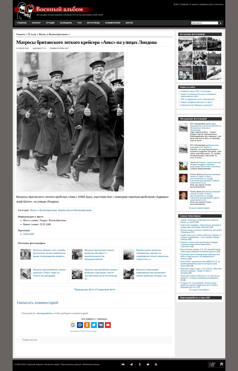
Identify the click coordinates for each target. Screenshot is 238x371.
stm (44, 48)
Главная (21, 23)
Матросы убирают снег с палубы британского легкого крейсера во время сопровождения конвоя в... (49, 253)
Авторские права (51, 364)
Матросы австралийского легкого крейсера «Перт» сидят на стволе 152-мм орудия (49, 273)
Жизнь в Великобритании (53, 34)
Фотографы (93, 23)
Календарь (66, 23)
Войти (176, 4)
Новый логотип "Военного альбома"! (197, 105)
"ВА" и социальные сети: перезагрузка (197, 99)
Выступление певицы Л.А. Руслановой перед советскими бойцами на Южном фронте (200, 250)
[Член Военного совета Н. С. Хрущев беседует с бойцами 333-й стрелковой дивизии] (200, 65)
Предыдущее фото (84, 289)
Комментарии (112, 23)
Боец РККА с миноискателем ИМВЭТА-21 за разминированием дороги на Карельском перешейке (200, 264)
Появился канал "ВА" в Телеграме (196, 91)
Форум (129, 23)
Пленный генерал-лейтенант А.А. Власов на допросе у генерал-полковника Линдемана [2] (200, 278)
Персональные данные (71, 364)
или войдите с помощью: (94, 319)
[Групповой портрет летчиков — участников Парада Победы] (200, 51)
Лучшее (50, 23)
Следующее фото (105, 289)
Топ (79, 23)
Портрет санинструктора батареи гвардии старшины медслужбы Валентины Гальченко (205, 164)
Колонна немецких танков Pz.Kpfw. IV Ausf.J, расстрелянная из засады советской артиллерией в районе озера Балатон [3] (205, 178)
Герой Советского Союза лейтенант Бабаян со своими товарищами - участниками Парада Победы (201, 237)
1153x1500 (28, 234)
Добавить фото (207, 4)
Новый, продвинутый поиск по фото (196, 102)
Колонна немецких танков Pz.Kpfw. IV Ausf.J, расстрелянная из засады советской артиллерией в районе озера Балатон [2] (205, 196)
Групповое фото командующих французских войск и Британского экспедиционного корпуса (200, 256)
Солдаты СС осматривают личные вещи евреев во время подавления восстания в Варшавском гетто (199, 285)
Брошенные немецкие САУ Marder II (204, 146)
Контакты (219, 4)
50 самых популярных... (200, 290)
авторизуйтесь (45, 313)
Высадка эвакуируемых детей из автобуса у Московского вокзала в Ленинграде (205, 127)
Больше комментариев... (200, 208)
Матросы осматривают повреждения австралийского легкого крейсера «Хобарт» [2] (151, 273)
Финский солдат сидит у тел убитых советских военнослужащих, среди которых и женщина (201, 271)
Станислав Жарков (34, 364)
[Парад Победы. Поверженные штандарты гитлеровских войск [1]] (214, 65)
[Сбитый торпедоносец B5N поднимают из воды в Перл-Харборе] (214, 79)
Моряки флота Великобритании (74, 210)
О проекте (194, 4)
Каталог (36, 23)
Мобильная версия (91, 364)
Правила (184, 4)
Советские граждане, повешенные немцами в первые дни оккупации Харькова (201, 226)
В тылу (32, 34)
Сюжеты (20, 34)
